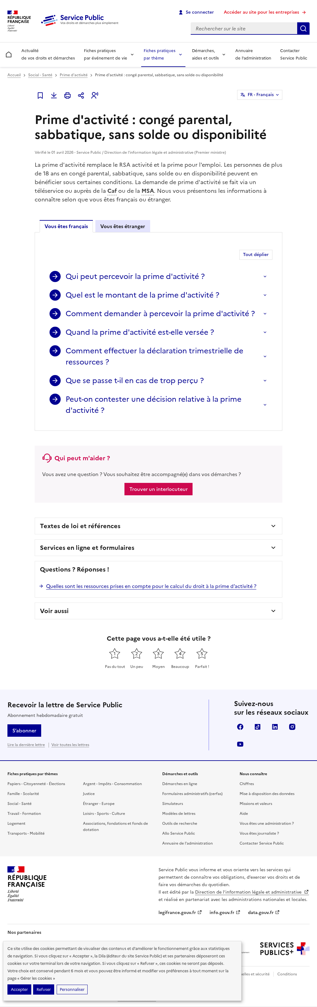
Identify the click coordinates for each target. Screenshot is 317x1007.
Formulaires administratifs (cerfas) (192, 794)
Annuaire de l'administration (187, 843)
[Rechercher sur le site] (303, 28)
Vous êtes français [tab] (66, 226)
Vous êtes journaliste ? (259, 833)
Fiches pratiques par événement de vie (105, 54)
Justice (89, 794)
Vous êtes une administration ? (267, 823)
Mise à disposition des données (267, 794)
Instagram (292, 727)
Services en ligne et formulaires (87, 547)
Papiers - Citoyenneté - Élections (36, 784)
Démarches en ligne (179, 784)
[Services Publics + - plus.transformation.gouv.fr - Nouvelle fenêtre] (285, 948)
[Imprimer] (67, 95)
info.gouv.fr (222, 912)
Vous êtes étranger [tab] (122, 226)
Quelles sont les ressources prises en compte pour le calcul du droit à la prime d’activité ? (151, 586)
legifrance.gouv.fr (177, 912)
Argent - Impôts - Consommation (112, 784)
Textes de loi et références (80, 526)
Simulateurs (172, 803)
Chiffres (247, 784)
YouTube (240, 744)
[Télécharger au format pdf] (53, 95)
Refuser (44, 989)
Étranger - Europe (99, 803)
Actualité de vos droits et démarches (48, 54)
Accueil (14, 75)
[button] (94, 95)
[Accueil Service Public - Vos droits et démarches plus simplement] (81, 26)
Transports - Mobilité (26, 833)
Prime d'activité (74, 75)
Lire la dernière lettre (26, 745)
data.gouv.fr (261, 912)
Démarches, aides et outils (205, 54)
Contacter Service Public (293, 54)
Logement (16, 823)
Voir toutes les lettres (70, 745)
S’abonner (24, 730)
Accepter (19, 989)
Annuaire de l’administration (253, 54)
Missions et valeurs (256, 803)
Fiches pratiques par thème (160, 54)
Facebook (240, 727)
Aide (244, 813)
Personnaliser (72, 989)
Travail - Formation (24, 813)
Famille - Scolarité (23, 794)
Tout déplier (256, 254)
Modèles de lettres (178, 813)
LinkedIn (275, 727)
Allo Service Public (178, 833)
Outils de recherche (179, 823)
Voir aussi (54, 611)
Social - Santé (40, 75)
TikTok (257, 727)
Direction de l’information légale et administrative (249, 892)
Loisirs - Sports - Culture (104, 813)
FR (261, 94)
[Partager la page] (81, 95)
